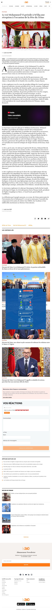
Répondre (7, 412)
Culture (35, 6)
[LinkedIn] (29, 574)
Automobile (4, 590)
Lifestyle (3, 593)
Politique (11, 6)
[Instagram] (31, 574)
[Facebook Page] (20, 574)
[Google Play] (30, 604)
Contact (28, 582)
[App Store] (21, 604)
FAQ (27, 580)
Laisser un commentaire (26, 448)
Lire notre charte (7, 397)
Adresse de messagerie (10, 440)
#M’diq (30, 225)
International (29, 6)
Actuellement (4, 6)
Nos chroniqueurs (5, 594)
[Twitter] (23, 574)
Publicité (16, 582)
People (3, 591)
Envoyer (26, 564)
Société (22, 6)
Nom (4, 434)
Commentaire (7, 418)
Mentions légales (42, 582)
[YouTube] (26, 574)
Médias (40, 6)
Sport (45, 6)
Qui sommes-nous (17, 580)
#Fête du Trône (6, 225)
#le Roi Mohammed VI (19, 225)
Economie (17, 6)
